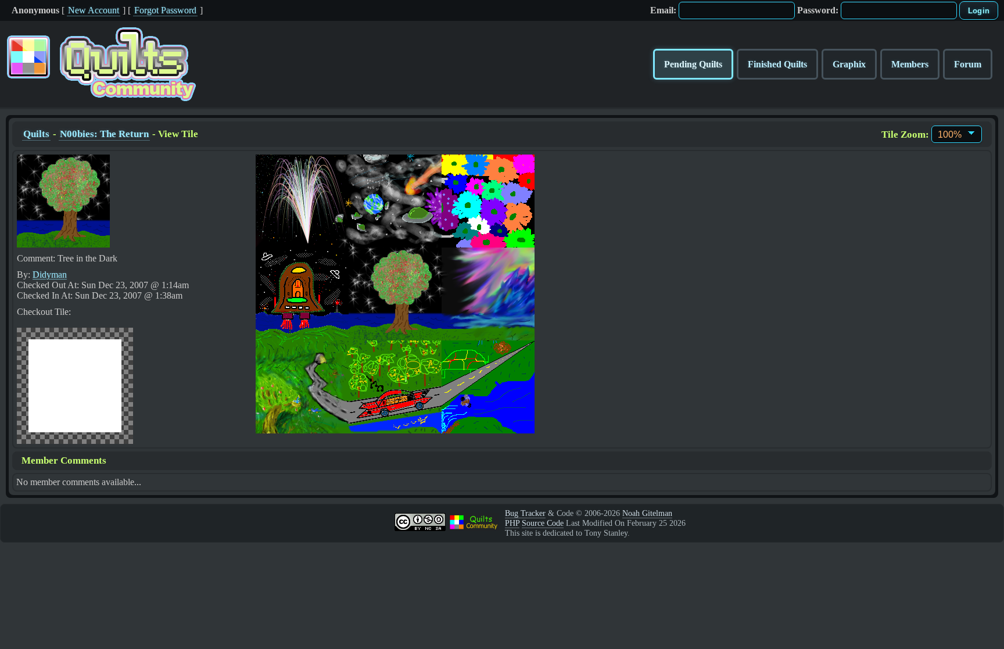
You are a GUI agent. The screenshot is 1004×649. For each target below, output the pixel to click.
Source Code (543, 523)
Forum (967, 64)
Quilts (36, 133)
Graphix (849, 64)
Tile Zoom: (905, 134)
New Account (93, 10)
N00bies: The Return (104, 133)
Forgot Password (165, 10)
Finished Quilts (777, 64)
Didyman (50, 274)
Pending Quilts (693, 64)
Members (909, 64)
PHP (512, 523)
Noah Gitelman (647, 513)
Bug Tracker (525, 513)
